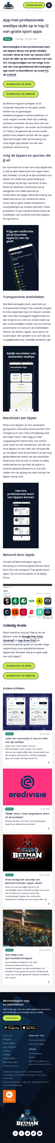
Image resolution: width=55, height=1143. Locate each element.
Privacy (32, 1057)
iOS (47, 70)
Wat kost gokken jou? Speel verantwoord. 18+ (40, 1063)
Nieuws (8, 39)
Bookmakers (9, 1043)
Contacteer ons (11, 1066)
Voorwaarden (35, 1053)
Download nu (12, 1018)
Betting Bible (9, 1058)
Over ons (7, 1035)
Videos (6, 1051)
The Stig (19, 39)
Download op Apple (19, 84)
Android (11, 74)
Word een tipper (37, 1044)
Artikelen (7, 1039)
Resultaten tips (10, 1062)
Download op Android (21, 94)
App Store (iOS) (27, 640)
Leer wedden (9, 1047)
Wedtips (7, 1054)
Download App (34, 5)
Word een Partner (37, 1040)
